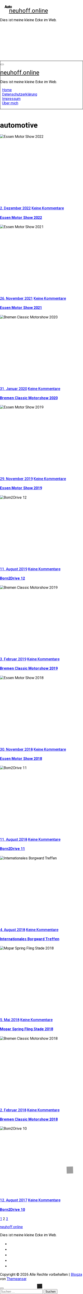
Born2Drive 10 (12, 1209)
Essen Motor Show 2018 (21, 758)
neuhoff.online (28, 10)
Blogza (76, 1274)
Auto (8, 7)
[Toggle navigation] (2, 64)
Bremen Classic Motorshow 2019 (29, 668)
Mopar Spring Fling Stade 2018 (26, 1029)
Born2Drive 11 (12, 849)
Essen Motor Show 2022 (21, 217)
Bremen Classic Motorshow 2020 (29, 398)
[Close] (2, 1288)
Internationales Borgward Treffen (29, 939)
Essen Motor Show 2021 (21, 307)
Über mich (10, 103)
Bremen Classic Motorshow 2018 (29, 1119)
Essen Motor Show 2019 (21, 488)
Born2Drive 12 (12, 578)
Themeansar (16, 1279)
